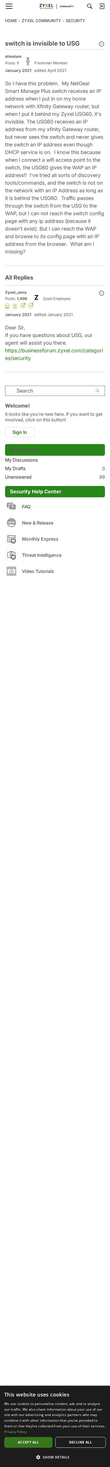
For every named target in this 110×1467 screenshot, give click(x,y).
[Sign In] (102, 6)
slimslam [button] (13, 56)
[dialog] (55, 1426)
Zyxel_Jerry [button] (16, 292)
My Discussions (21, 460)
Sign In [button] (19, 432)
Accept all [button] (28, 1442)
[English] (55, 6)
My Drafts (55, 468)
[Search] (90, 6)
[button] (101, 44)
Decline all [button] (80, 1442)
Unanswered (55, 477)
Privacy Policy (15, 1431)
